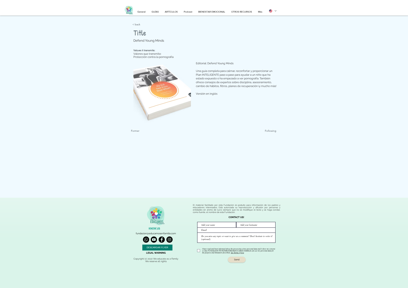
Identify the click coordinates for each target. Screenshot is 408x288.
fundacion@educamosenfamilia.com (156, 233)
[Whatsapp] (146, 239)
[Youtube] (154, 239)
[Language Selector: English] (272, 10)
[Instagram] (169, 239)
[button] (142, 24)
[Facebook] (162, 239)
